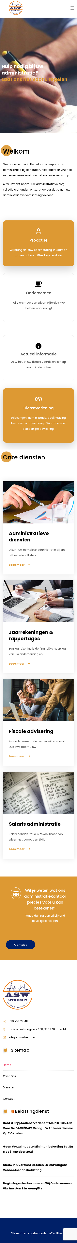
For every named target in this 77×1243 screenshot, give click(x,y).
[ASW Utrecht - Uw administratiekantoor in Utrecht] (16, 8)
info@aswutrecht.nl (22, 1037)
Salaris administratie (35, 824)
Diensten (9, 1087)
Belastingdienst (32, 1111)
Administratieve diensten (29, 536)
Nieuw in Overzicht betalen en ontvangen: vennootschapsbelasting (35, 1167)
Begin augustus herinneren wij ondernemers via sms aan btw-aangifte (37, 1185)
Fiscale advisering (31, 731)
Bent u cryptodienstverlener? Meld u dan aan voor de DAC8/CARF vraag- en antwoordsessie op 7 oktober (38, 1128)
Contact (20, 945)
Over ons (9, 1076)
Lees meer (17, 565)
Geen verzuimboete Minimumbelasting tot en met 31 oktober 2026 (38, 1149)
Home (7, 1065)
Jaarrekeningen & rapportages (31, 635)
